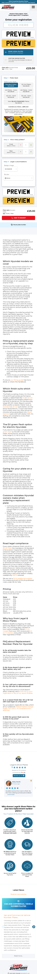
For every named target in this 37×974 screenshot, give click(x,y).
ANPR (14, 575)
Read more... (18, 956)
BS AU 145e (7, 548)
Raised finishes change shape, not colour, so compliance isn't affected (18, 708)
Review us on (19, 775)
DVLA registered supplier (22, 578)
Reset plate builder (19, 224)
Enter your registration (18, 19)
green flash (7, 432)
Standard (6, 407)
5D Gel (30, 398)
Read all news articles (18, 894)
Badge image (9, 165)
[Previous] (6, 124)
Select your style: (10, 82)
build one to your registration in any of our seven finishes (18, 692)
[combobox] (11, 169)
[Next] (31, 124)
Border (6, 174)
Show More (11, 794)
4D (24, 398)
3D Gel (15, 407)
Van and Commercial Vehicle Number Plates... (17, 916)
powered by (19, 772)
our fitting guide (17, 380)
